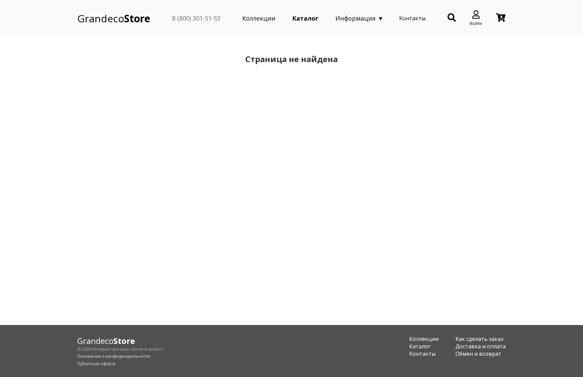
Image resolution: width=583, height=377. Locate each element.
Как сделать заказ (479, 339)
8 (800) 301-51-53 (196, 18)
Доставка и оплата (480, 346)
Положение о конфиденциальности (113, 356)
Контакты (412, 18)
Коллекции (258, 18)
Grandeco (113, 18)
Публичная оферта (96, 364)
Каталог (305, 18)
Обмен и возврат (478, 353)
